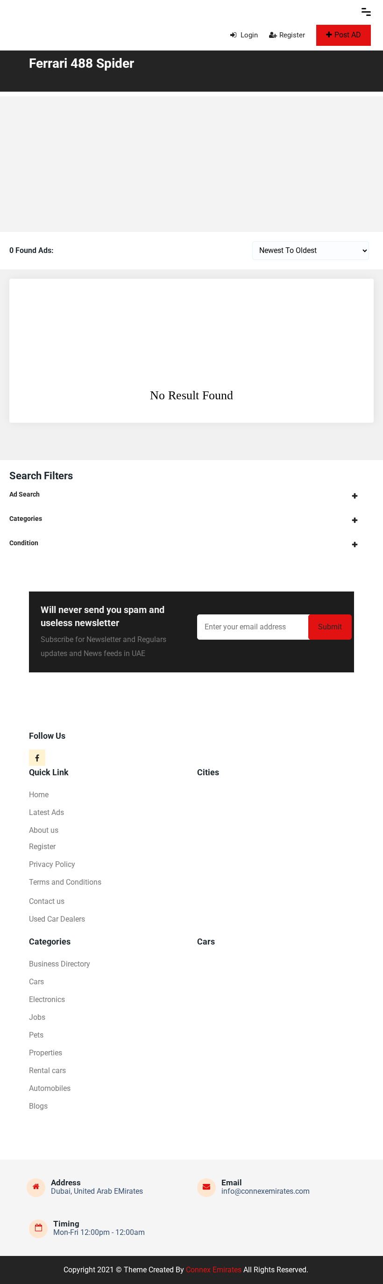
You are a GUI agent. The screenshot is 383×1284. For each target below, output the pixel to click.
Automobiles (50, 1088)
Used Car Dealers (57, 919)
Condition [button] (23, 543)
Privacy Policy (52, 864)
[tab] (191, 494)
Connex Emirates (213, 1269)
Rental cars (47, 1070)
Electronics (47, 999)
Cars (36, 981)
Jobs (37, 1017)
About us (43, 830)
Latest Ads (46, 812)
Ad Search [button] (24, 494)
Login (248, 35)
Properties (45, 1052)
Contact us (46, 901)
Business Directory (59, 963)
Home (39, 794)
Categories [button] (25, 518)
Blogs (38, 1106)
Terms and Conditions (65, 882)
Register (292, 35)
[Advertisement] (191, 161)
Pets (36, 1035)
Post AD (347, 34)
